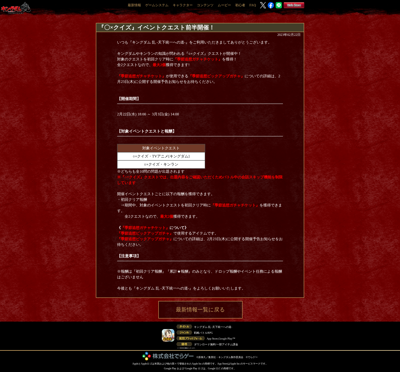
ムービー (224, 5)
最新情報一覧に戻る (200, 310)
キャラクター (183, 5)
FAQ (252, 5)
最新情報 (134, 5)
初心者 (240, 5)
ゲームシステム (157, 5)
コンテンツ (205, 5)
